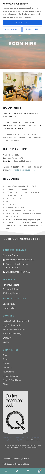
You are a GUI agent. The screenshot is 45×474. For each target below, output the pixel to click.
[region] (22, 17)
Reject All (32, 29)
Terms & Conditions (33, 440)
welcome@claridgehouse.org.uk (22, 170)
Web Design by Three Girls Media (16, 464)
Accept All (22, 23)
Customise (11, 29)
